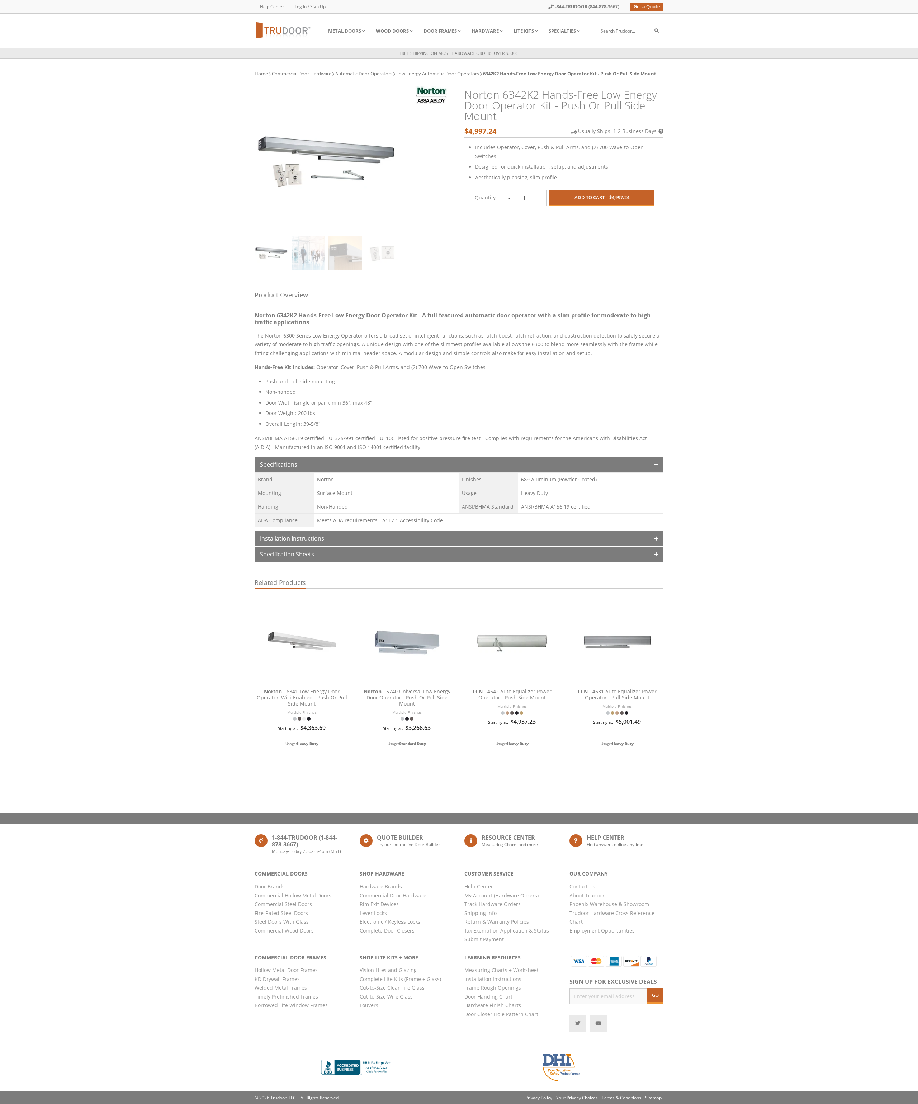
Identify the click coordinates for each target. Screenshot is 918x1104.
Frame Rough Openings (492, 987)
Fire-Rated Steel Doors (281, 913)
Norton (325, 479)
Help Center (272, 7)
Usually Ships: (617, 131)
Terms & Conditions (621, 1098)
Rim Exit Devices (379, 904)
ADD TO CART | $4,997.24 (601, 197)
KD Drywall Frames (277, 979)
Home (261, 73)
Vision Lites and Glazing (388, 970)
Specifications (278, 464)
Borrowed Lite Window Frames (291, 1005)
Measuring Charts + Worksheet (501, 970)
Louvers (369, 1005)
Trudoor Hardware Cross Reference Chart (611, 917)
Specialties (562, 31)
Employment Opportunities (602, 930)
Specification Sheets (287, 554)
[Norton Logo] (431, 95)
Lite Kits (524, 31)
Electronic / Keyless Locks (390, 921)
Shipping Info (480, 913)
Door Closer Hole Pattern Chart (501, 1014)
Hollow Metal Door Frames (286, 970)
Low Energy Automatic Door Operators (437, 73)
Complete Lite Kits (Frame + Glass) (400, 979)
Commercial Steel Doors (283, 904)
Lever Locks (373, 913)
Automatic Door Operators (363, 73)
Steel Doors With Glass (282, 921)
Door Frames (440, 31)
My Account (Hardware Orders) (501, 895)
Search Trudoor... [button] (618, 31)
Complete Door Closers (387, 930)
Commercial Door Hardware (301, 73)
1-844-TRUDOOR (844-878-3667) (586, 7)
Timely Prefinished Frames (286, 996)
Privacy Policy (538, 1098)
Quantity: (486, 197)
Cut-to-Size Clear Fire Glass (392, 987)
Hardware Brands (381, 886)
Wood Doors (392, 31)
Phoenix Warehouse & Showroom (609, 904)
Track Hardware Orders (492, 904)
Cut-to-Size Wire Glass (386, 996)
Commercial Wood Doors (284, 930)
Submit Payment (484, 939)
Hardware (485, 31)
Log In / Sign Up (310, 7)
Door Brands (270, 886)
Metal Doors (344, 31)
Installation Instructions (292, 538)
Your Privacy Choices (577, 1098)
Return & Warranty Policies (496, 921)
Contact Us (582, 886)
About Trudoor (587, 895)
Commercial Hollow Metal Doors (293, 895)
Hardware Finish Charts (492, 1005)
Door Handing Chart (488, 996)
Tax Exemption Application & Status (506, 930)
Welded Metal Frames (281, 987)
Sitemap (653, 1098)
